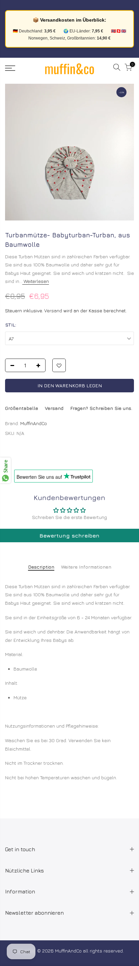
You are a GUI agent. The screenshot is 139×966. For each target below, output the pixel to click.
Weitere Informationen (86, 567)
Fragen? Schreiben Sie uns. (101, 408)
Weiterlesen (35, 281)
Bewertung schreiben (69, 535)
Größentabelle (21, 408)
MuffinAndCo (33, 423)
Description (41, 567)
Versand (53, 310)
